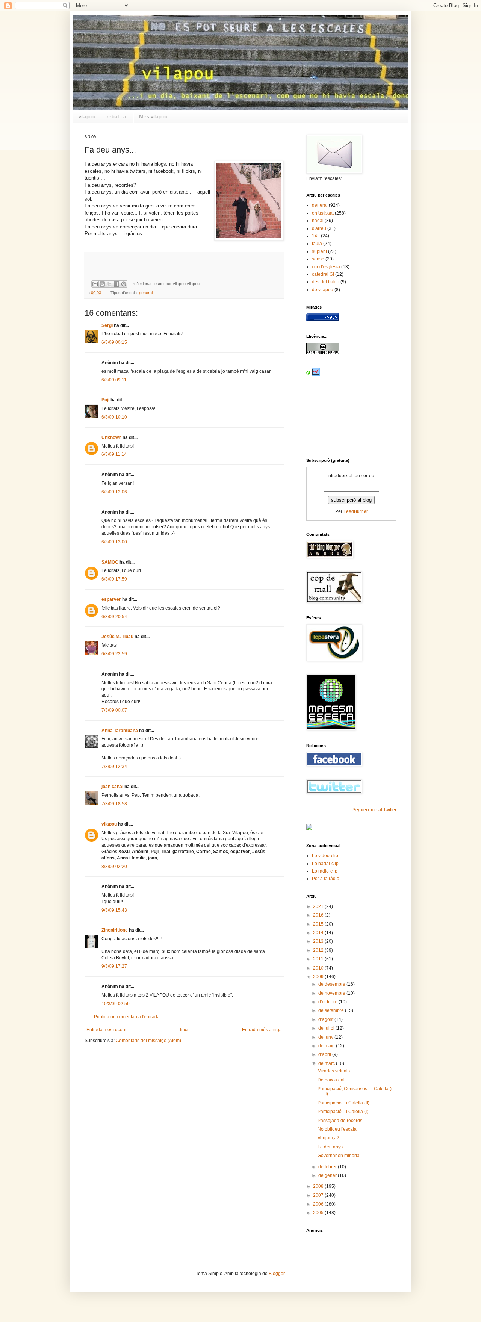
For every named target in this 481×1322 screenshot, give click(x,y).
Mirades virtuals (334, 1071)
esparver (111, 599)
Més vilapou (153, 116)
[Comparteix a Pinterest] (123, 284)
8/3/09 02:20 (114, 866)
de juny (326, 1037)
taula (317, 243)
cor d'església (326, 266)
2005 (319, 1212)
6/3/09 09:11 (114, 380)
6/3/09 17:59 (114, 579)
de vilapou (322, 289)
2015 (319, 924)
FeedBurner (355, 511)
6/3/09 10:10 (114, 417)
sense (318, 259)
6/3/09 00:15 (114, 342)
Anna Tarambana (119, 730)
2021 (319, 906)
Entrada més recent (106, 1029)
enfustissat (323, 213)
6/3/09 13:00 (114, 542)
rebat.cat (117, 116)
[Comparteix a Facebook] (116, 284)
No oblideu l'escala (337, 1129)
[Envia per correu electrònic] (95, 284)
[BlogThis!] (102, 284)
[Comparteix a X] (109, 284)
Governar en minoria (339, 1155)
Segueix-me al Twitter (374, 809)
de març (327, 1063)
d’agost (326, 1019)
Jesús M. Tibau (117, 636)
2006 (319, 1204)
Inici (184, 1029)
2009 (319, 976)
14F (316, 236)
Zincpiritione (114, 930)
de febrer (328, 1166)
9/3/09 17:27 (114, 966)
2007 (319, 1195)
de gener (328, 1175)
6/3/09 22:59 (114, 653)
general (146, 292)
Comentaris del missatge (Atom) (148, 1040)
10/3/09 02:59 (115, 1003)
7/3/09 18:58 (114, 803)
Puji (105, 399)
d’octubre (328, 1001)
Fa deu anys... (332, 1147)
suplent (319, 251)
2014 (319, 932)
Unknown (111, 437)
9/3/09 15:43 (114, 910)
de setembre (331, 1010)
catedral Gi (323, 274)
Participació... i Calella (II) (343, 1103)
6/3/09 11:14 (114, 454)
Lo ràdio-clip (324, 871)
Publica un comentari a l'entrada (127, 1016)
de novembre (332, 993)
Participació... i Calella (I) (343, 1111)
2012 (319, 950)
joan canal (112, 786)
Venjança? (328, 1137)
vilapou (87, 116)
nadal (318, 220)
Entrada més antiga (262, 1029)
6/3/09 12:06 (114, 492)
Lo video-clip (325, 855)
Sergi (107, 325)
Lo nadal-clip (325, 863)
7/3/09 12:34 (114, 766)
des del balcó (325, 281)
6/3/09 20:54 (114, 616)
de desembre (332, 984)
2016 (319, 915)
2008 (319, 1186)
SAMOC (109, 562)
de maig (327, 1045)
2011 (319, 959)
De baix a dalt (332, 1080)
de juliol (327, 1028)
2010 (319, 968)
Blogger (276, 1273)
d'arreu (319, 228)
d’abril (325, 1054)
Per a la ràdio (325, 878)
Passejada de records (340, 1120)
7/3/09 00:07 (114, 710)
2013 (319, 941)
